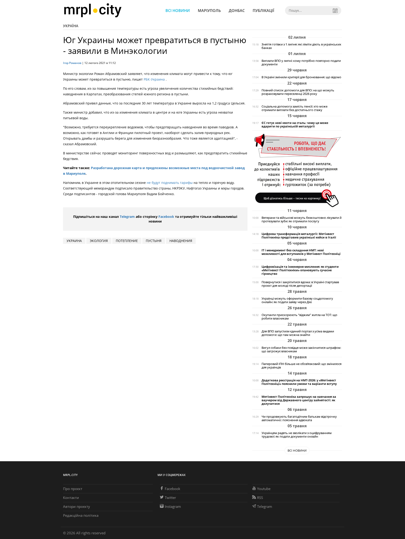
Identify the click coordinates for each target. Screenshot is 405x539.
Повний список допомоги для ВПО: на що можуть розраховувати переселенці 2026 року (298, 92)
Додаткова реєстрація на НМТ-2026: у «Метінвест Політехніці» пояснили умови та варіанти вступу (299, 382)
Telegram (127, 216)
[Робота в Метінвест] (297, 170)
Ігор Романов (72, 63)
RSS (260, 497)
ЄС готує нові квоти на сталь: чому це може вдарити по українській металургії (295, 124)
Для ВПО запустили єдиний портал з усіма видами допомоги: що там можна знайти (298, 333)
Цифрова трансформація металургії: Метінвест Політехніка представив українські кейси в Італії (299, 235)
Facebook (166, 216)
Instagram (173, 506)
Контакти (71, 497)
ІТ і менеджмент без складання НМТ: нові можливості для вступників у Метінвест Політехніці (301, 252)
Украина (74, 240)
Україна (70, 25)
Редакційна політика (80, 515)
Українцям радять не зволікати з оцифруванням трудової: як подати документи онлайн (297, 434)
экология (99, 240)
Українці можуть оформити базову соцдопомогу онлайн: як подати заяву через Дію (297, 300)
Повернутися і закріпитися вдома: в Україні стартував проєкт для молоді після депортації (300, 283)
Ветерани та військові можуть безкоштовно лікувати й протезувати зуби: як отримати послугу (301, 219)
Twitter (170, 497)
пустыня (153, 240)
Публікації (263, 10)
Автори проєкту (76, 506)
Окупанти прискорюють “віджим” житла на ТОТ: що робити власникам (299, 316)
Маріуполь (209, 10)
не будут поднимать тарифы (170, 182)
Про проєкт (72, 488)
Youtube (263, 488)
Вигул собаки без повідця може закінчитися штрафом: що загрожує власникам (301, 349)
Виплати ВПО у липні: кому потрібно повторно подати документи (301, 62)
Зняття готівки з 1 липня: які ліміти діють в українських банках (301, 46)
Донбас (237, 10)
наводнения (180, 240)
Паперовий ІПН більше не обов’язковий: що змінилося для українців (301, 365)
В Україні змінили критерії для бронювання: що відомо (301, 77)
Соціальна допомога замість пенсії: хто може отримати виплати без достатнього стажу (294, 108)
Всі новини (177, 10)
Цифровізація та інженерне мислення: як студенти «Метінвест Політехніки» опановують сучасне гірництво (300, 270)
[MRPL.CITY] (92, 10)
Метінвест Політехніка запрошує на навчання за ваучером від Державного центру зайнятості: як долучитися (299, 400)
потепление (127, 240)
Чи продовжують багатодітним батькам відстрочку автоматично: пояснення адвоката (299, 418)
